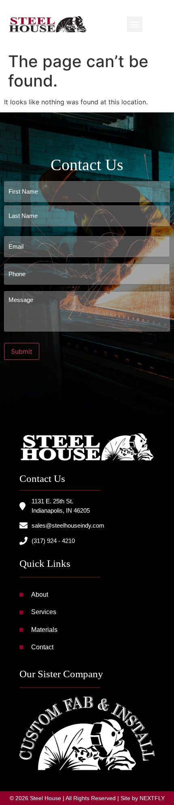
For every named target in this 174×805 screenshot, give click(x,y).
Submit (21, 351)
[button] (134, 24)
